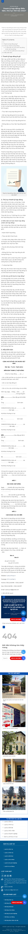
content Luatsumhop (17, 15)
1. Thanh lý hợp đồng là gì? (10, 44)
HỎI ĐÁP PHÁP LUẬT (7, 930)
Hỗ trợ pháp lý (11, 579)
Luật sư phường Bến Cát (8, 811)
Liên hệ (16, 931)
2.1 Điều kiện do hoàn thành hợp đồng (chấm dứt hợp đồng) (15, 48)
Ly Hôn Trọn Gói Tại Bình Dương (10, 728)
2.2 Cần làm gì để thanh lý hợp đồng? (15, 50)
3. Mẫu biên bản (7, 52)
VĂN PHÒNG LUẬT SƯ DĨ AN (9, 756)
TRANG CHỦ (9, 929)
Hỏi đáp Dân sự (14, 6)
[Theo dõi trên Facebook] (2, 876)
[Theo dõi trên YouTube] (10, 876)
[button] (2, 1)
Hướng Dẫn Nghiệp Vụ (19, 930)
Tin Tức (12, 931)
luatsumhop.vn (11, 575)
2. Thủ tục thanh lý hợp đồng (11, 45)
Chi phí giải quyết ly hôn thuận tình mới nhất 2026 (13, 700)
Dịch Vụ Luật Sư (17, 929)
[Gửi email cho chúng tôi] (8, 876)
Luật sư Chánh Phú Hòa (8, 783)
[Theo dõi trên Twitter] (5, 876)
